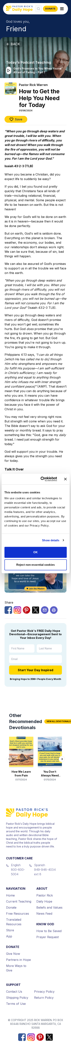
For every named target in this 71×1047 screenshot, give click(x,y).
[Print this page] (54, 610)
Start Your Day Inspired (35, 670)
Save (18, 119)
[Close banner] (65, 479)
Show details (50, 540)
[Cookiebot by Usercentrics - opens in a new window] (42, 479)
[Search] (38, 8)
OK (35, 552)
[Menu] (62, 9)
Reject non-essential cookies (35, 564)
